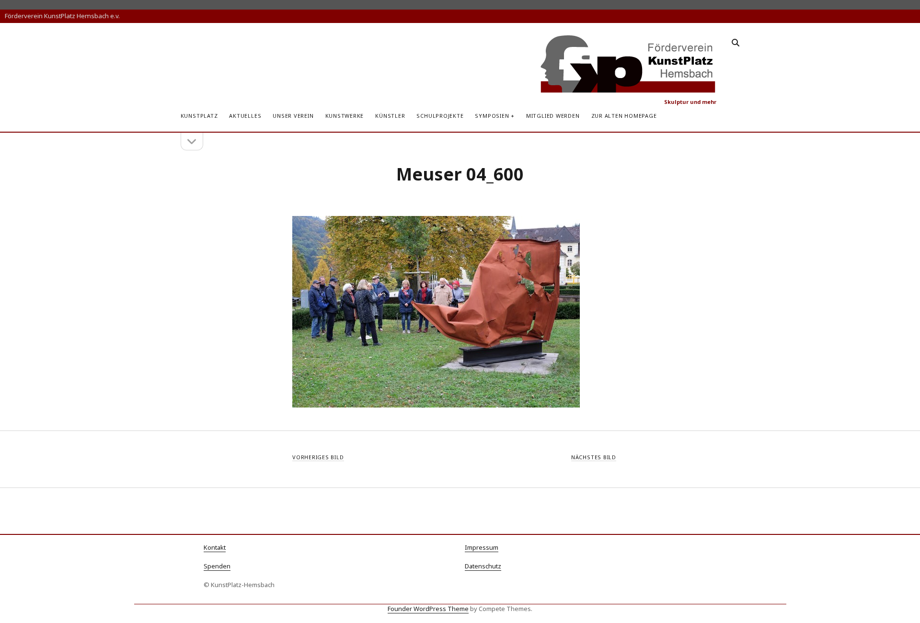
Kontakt (215, 547)
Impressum (481, 547)
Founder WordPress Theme (428, 608)
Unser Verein (293, 115)
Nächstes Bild (593, 457)
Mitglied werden (553, 115)
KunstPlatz (199, 115)
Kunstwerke (344, 115)
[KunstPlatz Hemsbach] (628, 89)
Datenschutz (483, 566)
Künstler (390, 115)
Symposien (492, 115)
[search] (735, 43)
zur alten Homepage (624, 115)
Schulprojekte (439, 115)
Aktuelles (245, 115)
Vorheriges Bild (318, 457)
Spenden (217, 566)
